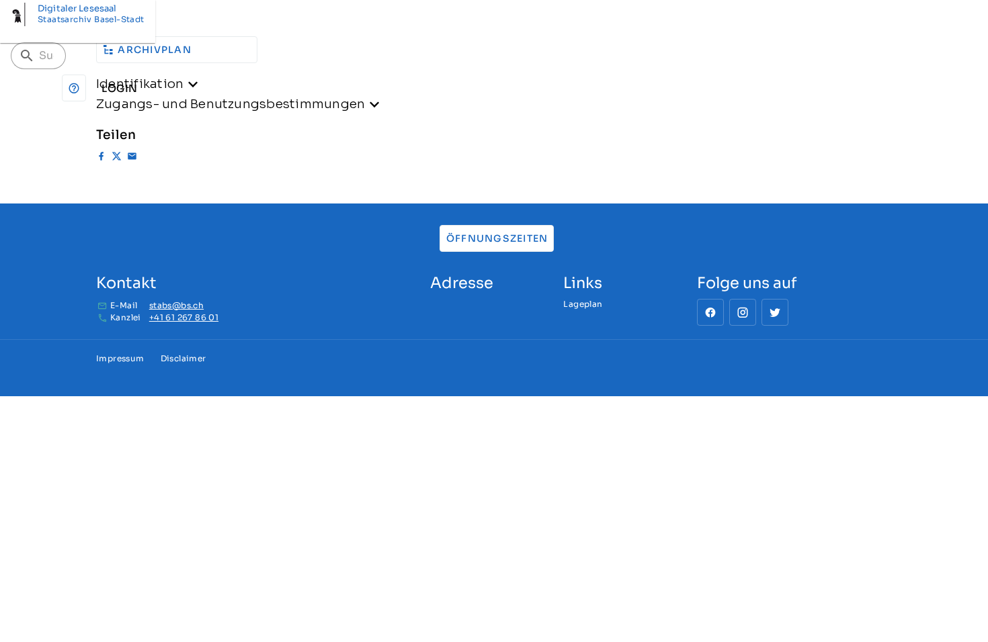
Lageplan (582, 304)
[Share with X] (117, 158)
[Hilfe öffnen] (74, 88)
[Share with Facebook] (101, 158)
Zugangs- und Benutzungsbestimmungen (230, 103)
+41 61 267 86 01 (183, 317)
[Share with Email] (132, 158)
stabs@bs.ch (176, 305)
